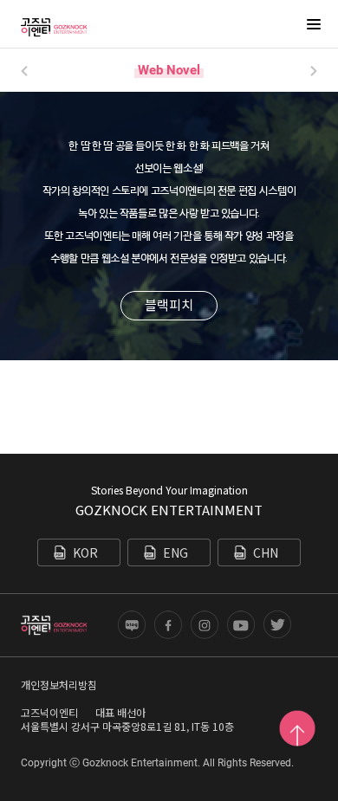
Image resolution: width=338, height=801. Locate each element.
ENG (175, 552)
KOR (85, 552)
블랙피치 (169, 304)
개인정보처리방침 (59, 684)
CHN (265, 552)
